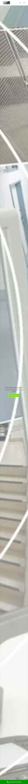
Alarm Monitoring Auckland (14, 388)
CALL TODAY (14, 395)
